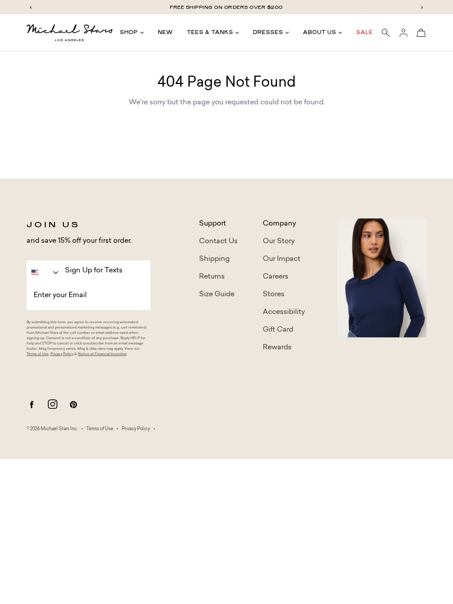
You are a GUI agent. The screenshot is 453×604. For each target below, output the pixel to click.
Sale (364, 32)
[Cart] (421, 32)
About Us (319, 32)
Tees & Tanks (210, 32)
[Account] (403, 32)
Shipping (214, 259)
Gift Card (278, 329)
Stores (273, 294)
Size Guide (216, 294)
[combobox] (44, 272)
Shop (129, 32)
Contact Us (218, 241)
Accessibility (284, 312)
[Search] (385, 32)
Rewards (277, 347)
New (165, 32)
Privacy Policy (61, 354)
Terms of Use (38, 354)
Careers (275, 276)
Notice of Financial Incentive (102, 354)
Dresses (268, 32)
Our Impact (281, 259)
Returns (212, 276)
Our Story (279, 241)
